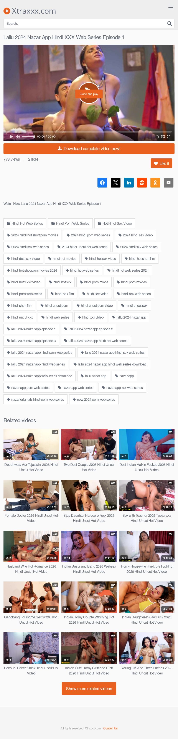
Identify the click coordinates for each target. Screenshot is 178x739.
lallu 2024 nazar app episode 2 (90, 328)
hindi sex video (97, 293)
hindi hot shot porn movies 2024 (34, 270)
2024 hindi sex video (137, 234)
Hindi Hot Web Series (27, 223)
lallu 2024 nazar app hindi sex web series (114, 352)
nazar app (126, 375)
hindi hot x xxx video (25, 281)
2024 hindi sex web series (30, 246)
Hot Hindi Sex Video (117, 223)
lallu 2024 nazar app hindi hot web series (97, 340)
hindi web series (57, 317)
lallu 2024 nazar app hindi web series (38, 364)
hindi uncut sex (136, 305)
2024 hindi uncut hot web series (84, 246)
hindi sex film (64, 293)
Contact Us (110, 728)
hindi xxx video (92, 317)
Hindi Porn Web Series (72, 223)
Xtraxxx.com (33, 11)
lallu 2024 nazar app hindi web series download (112, 364)
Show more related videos (89, 688)
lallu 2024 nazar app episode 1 (33, 328)
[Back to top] (166, 725)
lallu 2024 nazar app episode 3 (33, 340)
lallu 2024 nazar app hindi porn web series (41, 352)
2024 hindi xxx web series (139, 246)
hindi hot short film (141, 258)
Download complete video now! (91, 148)
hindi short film (21, 305)
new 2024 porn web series (95, 399)
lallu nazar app (95, 375)
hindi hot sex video (102, 258)
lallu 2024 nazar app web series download (41, 375)
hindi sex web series (136, 293)
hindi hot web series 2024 (129, 270)
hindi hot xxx (62, 281)
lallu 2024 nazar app (131, 317)
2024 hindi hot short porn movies (34, 234)
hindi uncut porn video (96, 305)
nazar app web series (77, 387)
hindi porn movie (96, 281)
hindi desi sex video (25, 258)
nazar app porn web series (30, 387)
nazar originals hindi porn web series (37, 399)
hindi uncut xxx (22, 317)
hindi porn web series (26, 293)
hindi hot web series (84, 270)
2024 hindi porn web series (90, 234)
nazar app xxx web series (124, 387)
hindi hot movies (64, 258)
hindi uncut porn (56, 305)
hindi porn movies (133, 281)
